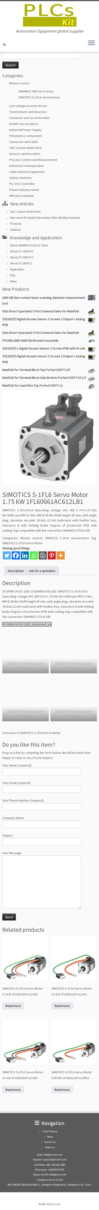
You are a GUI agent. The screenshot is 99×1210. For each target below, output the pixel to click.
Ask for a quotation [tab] (42, 571)
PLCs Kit (56, 1204)
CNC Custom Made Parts (25, 148)
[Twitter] (7, 555)
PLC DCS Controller (22, 184)
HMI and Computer (21, 196)
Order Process (50, 1131)
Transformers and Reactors (28, 112)
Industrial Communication (26, 166)
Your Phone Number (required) (23, 800)
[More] (61, 555)
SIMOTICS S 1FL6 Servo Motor (22, 543)
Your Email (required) (16, 783)
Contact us (50, 1142)
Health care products (23, 124)
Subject (7, 835)
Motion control (19, 83)
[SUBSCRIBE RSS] (5, 44)
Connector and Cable (23, 142)
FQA (12, 275)
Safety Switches (20, 178)
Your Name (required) (16, 765)
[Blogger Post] (43, 555)
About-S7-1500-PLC (22, 257)
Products (15, 224)
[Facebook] (16, 555)
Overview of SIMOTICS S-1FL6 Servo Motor (31, 733)
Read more (13, 1006)
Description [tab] (16, 571)
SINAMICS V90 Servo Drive (36, 91)
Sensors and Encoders (24, 154)
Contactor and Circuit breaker (29, 118)
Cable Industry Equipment (26, 172)
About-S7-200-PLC (21, 263)
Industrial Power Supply (25, 130)
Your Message (12, 853)
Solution (15, 230)
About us (50, 1147)
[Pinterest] (52, 555)
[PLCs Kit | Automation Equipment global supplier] (49, 15)
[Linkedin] (25, 555)
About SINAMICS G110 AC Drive (29, 245)
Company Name (13, 818)
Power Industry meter (24, 190)
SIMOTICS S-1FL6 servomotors (39, 97)
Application (17, 269)
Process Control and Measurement (33, 160)
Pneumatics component (25, 136)
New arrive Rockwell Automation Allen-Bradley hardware (45, 218)
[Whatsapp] (34, 555)
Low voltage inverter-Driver (28, 106)
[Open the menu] (91, 43)
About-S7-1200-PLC (22, 251)
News (13, 281)
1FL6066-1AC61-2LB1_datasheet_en (27, 624)
